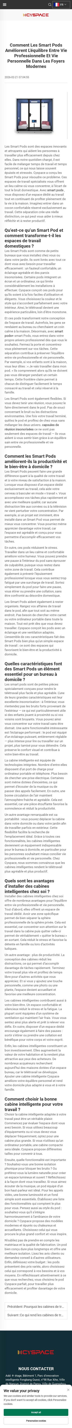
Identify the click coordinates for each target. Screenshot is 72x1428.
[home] (36, 15)
